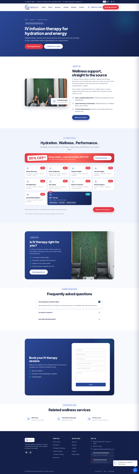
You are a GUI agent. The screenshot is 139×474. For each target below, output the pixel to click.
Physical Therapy (57, 451)
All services (56, 457)
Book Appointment (111, 7)
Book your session (81, 117)
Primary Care (56, 442)
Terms (105, 471)
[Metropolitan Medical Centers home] (32, 7)
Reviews (73, 7)
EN (104, 1)
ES (107, 1)
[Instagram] (113, 1)
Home (44, 7)
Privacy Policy (98, 471)
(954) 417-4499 (31, 1)
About (50, 7)
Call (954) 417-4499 (53, 46)
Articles (66, 7)
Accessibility (111, 471)
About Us (74, 442)
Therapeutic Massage (59, 448)
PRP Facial (56, 445)
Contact (81, 7)
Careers (74, 451)
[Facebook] (111, 1)
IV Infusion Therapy (58, 454)
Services (32, 19)
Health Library (75, 454)
